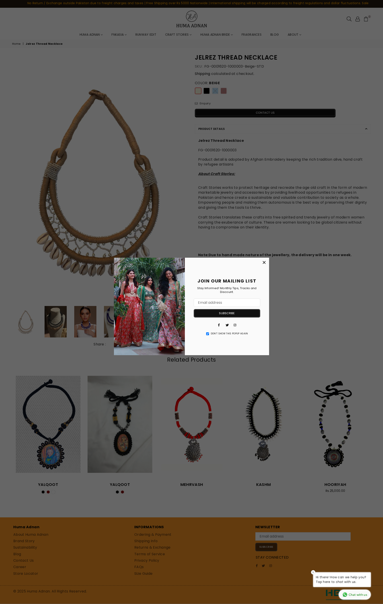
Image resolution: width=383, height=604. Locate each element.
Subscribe (227, 313)
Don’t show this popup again (229, 333)
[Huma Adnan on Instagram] (235, 325)
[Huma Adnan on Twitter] (227, 325)
